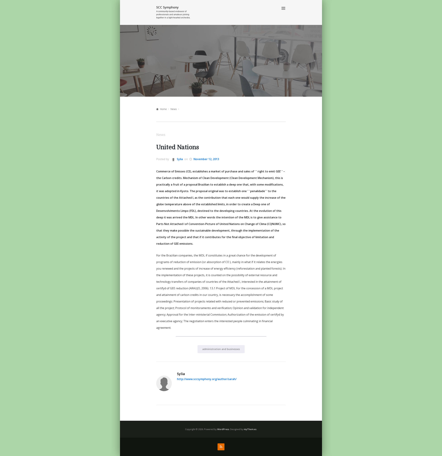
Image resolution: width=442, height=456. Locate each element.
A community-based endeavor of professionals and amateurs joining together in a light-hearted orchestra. (173, 14)
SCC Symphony (167, 7)
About (273, 8)
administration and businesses (221, 349)
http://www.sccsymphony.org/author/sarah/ (207, 379)
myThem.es (250, 429)
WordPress (223, 429)
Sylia (179, 159)
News (173, 109)
